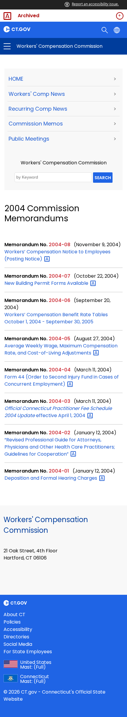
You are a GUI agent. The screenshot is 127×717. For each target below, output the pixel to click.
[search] (105, 29)
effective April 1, (58, 412)
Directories (16, 636)
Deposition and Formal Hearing (51, 478)
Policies (12, 622)
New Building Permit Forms (46, 283)
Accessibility (18, 629)
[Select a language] (117, 29)
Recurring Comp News (38, 108)
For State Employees (28, 651)
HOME (16, 78)
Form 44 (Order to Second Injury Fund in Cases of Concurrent (61, 380)
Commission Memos (36, 123)
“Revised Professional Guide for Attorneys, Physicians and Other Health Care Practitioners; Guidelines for (59, 446)
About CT (14, 614)
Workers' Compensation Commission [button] (35, 46)
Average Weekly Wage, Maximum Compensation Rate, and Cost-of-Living (61, 349)
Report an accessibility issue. (95, 4)
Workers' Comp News (37, 94)
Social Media (18, 644)
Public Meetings (29, 138)
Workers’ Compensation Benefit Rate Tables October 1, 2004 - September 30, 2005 (56, 318)
